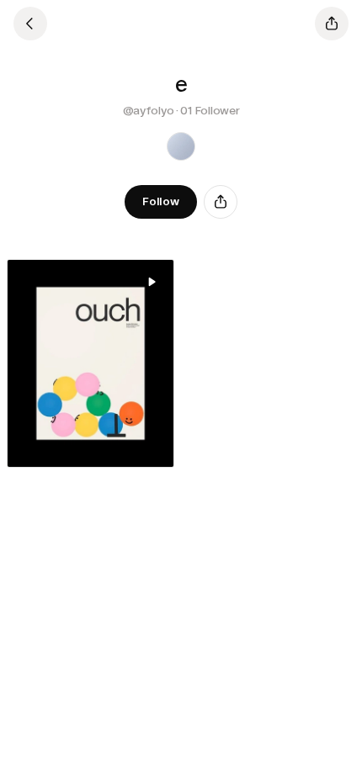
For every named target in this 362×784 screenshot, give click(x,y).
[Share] (220, 202)
